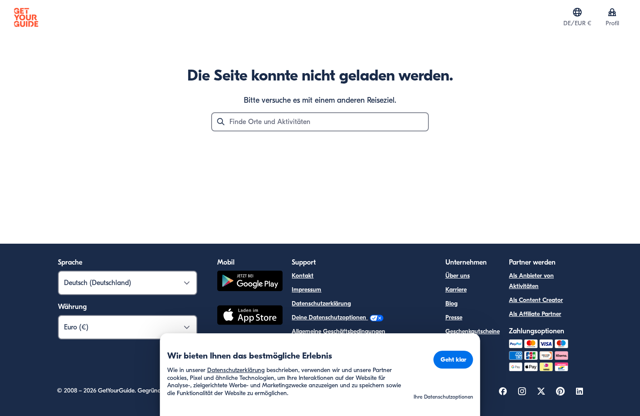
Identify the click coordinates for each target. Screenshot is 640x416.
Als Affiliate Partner (535, 314)
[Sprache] (577, 12)
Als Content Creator (536, 300)
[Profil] (612, 12)
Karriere (456, 289)
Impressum (306, 289)
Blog (451, 303)
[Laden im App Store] (250, 316)
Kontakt (302, 275)
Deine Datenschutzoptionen (330, 317)
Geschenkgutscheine (472, 331)
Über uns (457, 275)
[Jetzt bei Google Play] (250, 282)
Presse (453, 317)
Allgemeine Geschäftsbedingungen (338, 331)
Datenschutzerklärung (321, 303)
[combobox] (320, 121)
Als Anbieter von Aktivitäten (531, 281)
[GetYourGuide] (26, 17)
